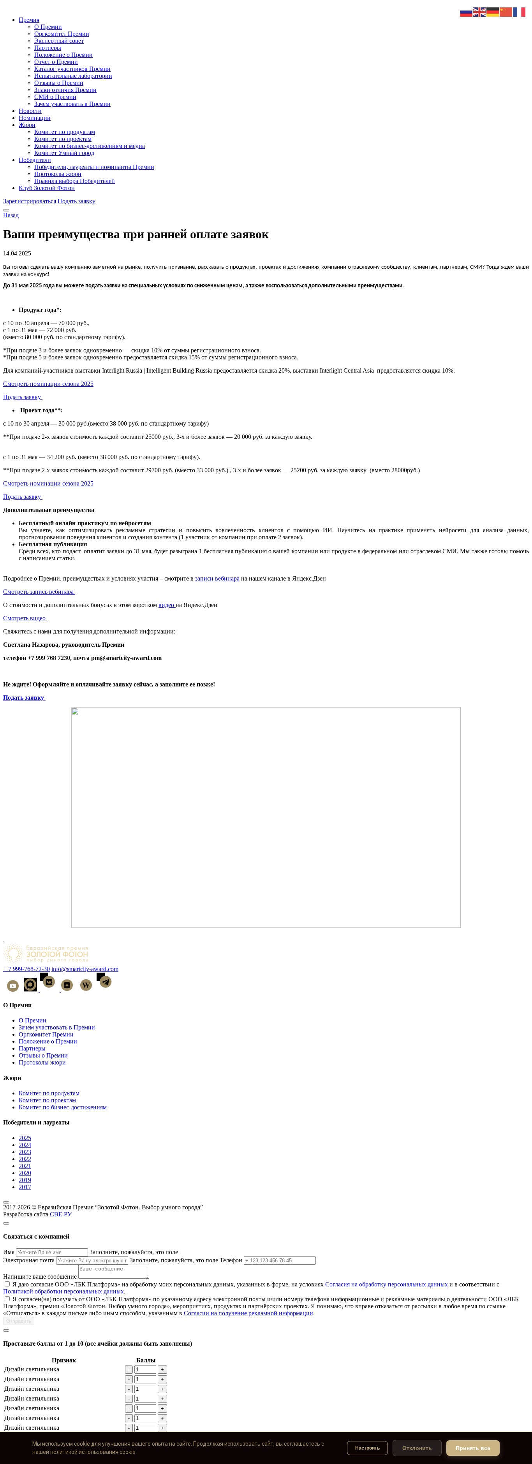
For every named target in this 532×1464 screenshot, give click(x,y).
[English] (479, 11)
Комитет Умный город (64, 153)
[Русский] (466, 11)
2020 (25, 1173)
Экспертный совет (59, 40)
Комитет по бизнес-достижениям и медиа (89, 146)
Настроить (367, 1448)
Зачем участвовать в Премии (72, 103)
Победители (35, 160)
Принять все (473, 1448)
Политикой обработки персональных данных (63, 1291)
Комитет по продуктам (64, 131)
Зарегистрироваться (29, 201)
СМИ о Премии (55, 96)
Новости (30, 110)
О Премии (48, 26)
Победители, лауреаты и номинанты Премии (94, 167)
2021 (25, 1166)
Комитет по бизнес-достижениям (63, 1107)
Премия (29, 19)
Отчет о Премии (56, 61)
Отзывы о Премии (58, 82)
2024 (25, 1145)
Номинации (35, 117)
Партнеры (47, 47)
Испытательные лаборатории (73, 75)
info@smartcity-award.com (84, 969)
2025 (25, 1138)
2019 (25, 1180)
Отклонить (417, 1448)
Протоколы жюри (57, 174)
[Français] (519, 11)
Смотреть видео (25, 618)
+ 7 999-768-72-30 (26, 969)
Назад (11, 215)
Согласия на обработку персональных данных (386, 1284)
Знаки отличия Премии (65, 89)
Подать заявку (76, 201)
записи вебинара (217, 578)
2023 (25, 1152)
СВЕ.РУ (61, 1214)
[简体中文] (506, 11)
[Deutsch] (493, 11)
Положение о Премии (63, 54)
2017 (25, 1187)
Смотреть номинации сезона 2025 (48, 383)
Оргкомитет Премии (61, 33)
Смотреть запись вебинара (39, 591)
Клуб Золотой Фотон (47, 188)
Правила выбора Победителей (74, 181)
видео (167, 605)
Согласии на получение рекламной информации (248, 1313)
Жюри (27, 124)
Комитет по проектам (63, 138)
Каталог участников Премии (72, 68)
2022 (25, 1159)
